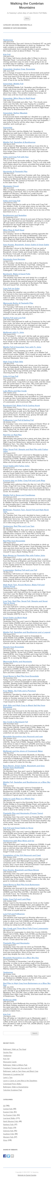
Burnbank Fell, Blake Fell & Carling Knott (21, 405)
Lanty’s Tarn (7, 1078)
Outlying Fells (8, 1131)
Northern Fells (8, 1125)
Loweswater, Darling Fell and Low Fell (20, 570)
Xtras (5, 1140)
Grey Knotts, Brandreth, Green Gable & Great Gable (26, 245)
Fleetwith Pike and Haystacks (16, 943)
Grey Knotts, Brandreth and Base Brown (21, 870)
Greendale (7, 128)
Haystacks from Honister (14, 259)
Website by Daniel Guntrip (27, 1175)
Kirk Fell (6, 54)
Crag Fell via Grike (11, 288)
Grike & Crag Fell (10, 376)
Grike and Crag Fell (11, 201)
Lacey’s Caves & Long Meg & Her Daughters (20, 1081)
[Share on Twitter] (8, 1156)
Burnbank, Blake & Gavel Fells (16, 274)
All (4, 1106)
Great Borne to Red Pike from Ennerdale (21, 676)
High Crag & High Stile (13, 362)
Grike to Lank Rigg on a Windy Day (18, 799)
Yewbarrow (8, 40)
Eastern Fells (8, 1112)
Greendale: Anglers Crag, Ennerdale (19, 69)
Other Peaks (8, 1128)
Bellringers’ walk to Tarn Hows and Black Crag (20, 1071)
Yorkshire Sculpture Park (12, 1090)
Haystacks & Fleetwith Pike (15, 171)
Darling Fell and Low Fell (14, 318)
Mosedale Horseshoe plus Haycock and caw (23, 736)
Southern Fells (8, 1134)
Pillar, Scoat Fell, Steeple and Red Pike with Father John (25, 450)
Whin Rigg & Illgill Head (13, 230)
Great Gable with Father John (16, 466)
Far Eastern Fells (9, 1115)
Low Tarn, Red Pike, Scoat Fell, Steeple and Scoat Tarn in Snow (25, 602)
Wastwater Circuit (11, 186)
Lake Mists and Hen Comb (15, 391)
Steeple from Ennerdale (13, 647)
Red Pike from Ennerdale (14, 541)
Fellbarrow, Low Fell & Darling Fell (18, 420)
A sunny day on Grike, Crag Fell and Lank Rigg (24, 480)
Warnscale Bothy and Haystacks (17, 661)
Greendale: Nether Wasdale (15, 113)
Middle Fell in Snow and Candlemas (19, 495)
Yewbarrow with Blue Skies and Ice (18, 841)
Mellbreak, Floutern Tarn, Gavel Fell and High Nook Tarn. (26, 511)
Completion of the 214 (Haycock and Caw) (22, 855)
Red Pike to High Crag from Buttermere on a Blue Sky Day (27, 984)
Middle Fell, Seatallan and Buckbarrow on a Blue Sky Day (26, 783)
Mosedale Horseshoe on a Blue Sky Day (21, 958)
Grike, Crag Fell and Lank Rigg (17, 899)
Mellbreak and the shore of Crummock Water (23, 751)
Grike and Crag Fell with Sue (16, 157)
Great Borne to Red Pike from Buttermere (21, 885)
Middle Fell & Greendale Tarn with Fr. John (22, 347)
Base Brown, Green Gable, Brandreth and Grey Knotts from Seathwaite (24, 767)
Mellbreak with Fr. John (13, 332)
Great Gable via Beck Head (15, 618)
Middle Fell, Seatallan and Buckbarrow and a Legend (26, 632)
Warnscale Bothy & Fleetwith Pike (18, 303)
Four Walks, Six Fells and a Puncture (19, 691)
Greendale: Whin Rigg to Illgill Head (19, 98)
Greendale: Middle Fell (13, 84)
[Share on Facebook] (4, 1156)
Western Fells (8, 1137)
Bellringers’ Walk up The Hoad (14, 1049)
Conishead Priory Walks (12, 1084)
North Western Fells (10, 1121)
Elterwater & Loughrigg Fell (13, 1074)
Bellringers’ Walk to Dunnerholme (15, 1087)
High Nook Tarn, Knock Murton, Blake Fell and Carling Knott (24, 586)
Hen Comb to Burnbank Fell (15, 722)
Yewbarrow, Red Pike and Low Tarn (18, 526)
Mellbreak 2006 (10, 1000)
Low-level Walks (9, 1118)
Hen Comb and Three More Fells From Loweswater (25, 928)
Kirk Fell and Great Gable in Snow (18, 828)
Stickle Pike (7, 1052)
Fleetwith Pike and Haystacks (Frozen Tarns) (23, 813)
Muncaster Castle (10, 1062)
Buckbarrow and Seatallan (15, 215)
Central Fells (8, 1109)
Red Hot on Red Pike (12, 435)
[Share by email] (12, 1156)
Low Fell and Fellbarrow (14, 914)
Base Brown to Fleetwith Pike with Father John (24, 555)
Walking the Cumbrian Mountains (27, 5)
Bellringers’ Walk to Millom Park (15, 1065)
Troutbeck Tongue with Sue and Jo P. (17, 1068)
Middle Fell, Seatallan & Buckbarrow (19, 142)
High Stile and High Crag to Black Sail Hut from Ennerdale (24, 706)
